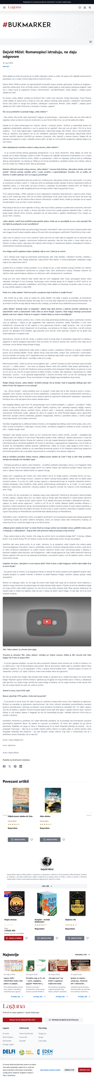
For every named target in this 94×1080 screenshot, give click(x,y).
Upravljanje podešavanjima (50, 1070)
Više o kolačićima (9, 1075)
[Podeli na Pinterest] (15, 766)
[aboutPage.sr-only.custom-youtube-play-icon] (47, 621)
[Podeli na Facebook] (4, 766)
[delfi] (9, 1052)
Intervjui (6, 66)
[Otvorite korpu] (84, 7)
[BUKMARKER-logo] (27, 24)
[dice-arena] (26, 1052)
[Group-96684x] (44, 1052)
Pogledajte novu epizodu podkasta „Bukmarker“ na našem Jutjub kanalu (47, 2)
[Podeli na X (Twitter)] (9, 766)
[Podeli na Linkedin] (20, 766)
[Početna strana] (15, 7)
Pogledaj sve (81, 955)
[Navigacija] (47, 41)
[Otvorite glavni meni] (4, 7)
